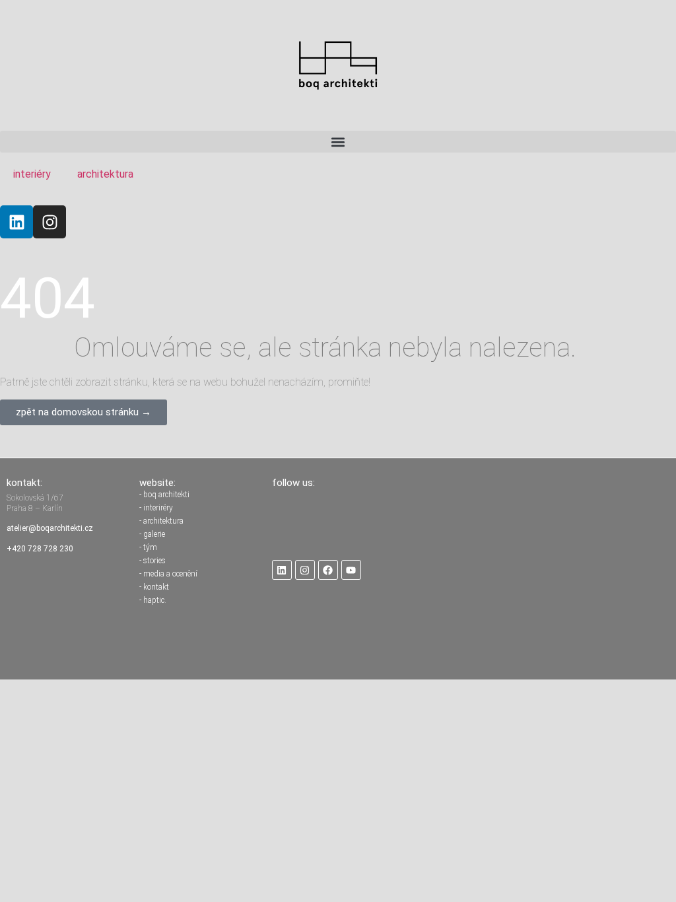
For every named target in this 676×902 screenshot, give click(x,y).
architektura (105, 174)
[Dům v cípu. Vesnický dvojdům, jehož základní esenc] (551, 520)
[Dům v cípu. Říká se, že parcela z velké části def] (632, 520)
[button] (338, 142)
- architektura (161, 521)
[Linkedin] (16, 221)
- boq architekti (164, 494)
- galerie (152, 534)
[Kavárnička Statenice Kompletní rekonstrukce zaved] (309, 520)
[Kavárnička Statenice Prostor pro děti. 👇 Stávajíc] (389, 520)
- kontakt (154, 587)
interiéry (32, 174)
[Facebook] (328, 570)
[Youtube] (351, 570)
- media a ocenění (168, 573)
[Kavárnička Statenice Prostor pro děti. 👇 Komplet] (471, 520)
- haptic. (152, 600)
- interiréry (156, 507)
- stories (152, 560)
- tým (148, 547)
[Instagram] (49, 221)
